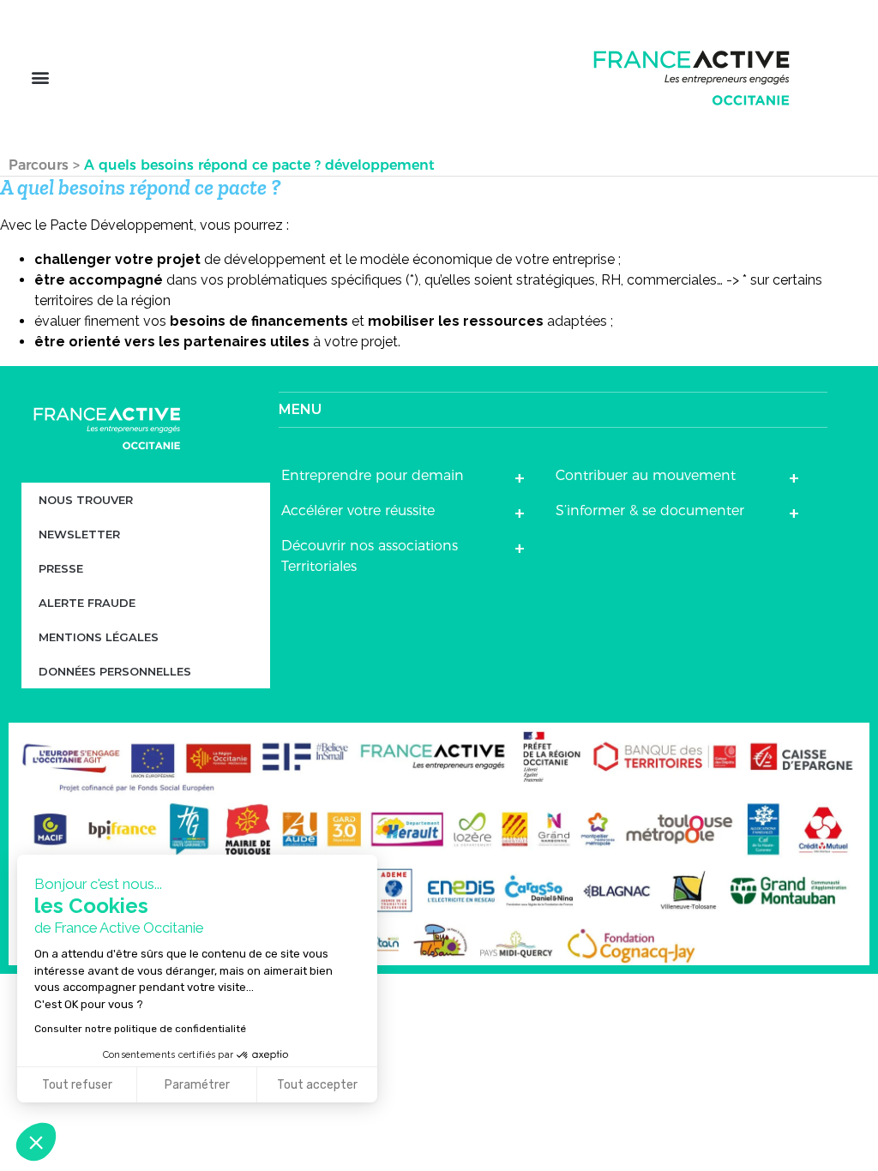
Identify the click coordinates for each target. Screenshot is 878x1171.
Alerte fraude (87, 603)
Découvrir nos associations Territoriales (369, 555)
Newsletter (79, 534)
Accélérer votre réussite (358, 510)
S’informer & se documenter (650, 510)
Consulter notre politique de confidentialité (140, 1029)
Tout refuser (77, 1085)
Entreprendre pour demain (372, 475)
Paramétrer (197, 1085)
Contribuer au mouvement (646, 475)
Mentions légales (99, 637)
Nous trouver (86, 500)
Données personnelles (115, 671)
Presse (61, 568)
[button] (40, 77)
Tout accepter (317, 1085)
